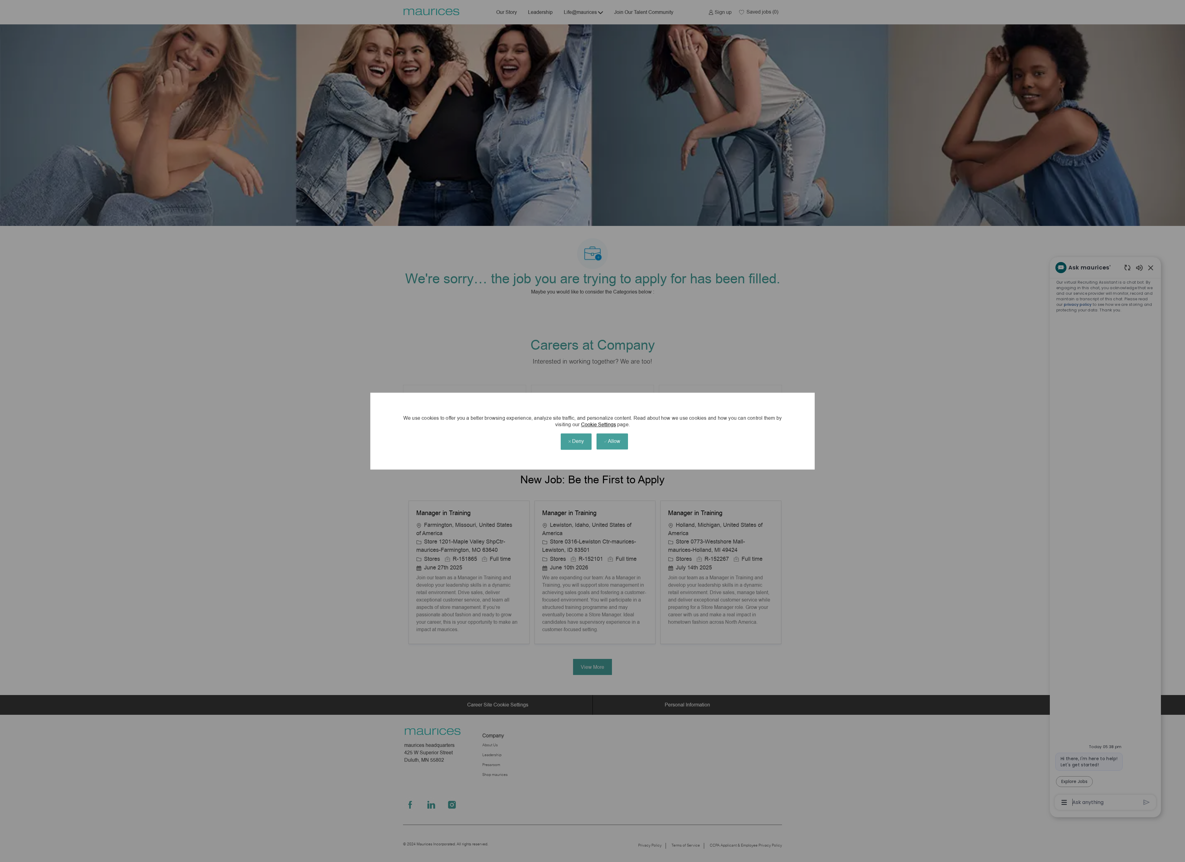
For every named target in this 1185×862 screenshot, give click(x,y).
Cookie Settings (598, 424)
